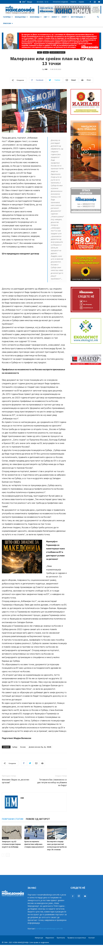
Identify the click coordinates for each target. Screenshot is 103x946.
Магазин (51, 838)
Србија (14, 747)
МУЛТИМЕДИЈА (77, 17)
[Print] (42, 763)
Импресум (39, 938)
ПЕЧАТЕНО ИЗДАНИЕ (60, 2)
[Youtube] (99, 2)
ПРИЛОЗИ (7, 23)
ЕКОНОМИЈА (35, 17)
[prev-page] (3, 855)
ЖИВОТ (54, 17)
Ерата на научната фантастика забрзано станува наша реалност (34, 844)
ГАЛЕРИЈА (7, 17)
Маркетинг (50, 938)
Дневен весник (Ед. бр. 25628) (40, 747)
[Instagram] (95, 2)
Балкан (45, 52)
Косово (23, 747)
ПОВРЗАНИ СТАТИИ (12, 819)
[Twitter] (30, 763)
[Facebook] (90, 2)
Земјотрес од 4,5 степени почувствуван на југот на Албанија (11, 844)
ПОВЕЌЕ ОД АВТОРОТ (38, 819)
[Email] (36, 763)
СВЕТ (45, 17)
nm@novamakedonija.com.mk (49, 928)
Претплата (61, 938)
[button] (98, 17)
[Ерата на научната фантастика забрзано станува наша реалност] (34, 832)
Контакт (92, 938)
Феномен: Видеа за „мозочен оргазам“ (15, 781)
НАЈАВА (81, 2)
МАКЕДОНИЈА (20, 17)
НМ (46, 69)
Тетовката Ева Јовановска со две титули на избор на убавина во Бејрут (52, 782)
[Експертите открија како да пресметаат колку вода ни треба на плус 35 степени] (57, 832)
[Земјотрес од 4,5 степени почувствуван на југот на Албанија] (12, 832)
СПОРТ (64, 17)
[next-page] (8, 855)
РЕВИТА (73, 2)
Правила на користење (76, 938)
